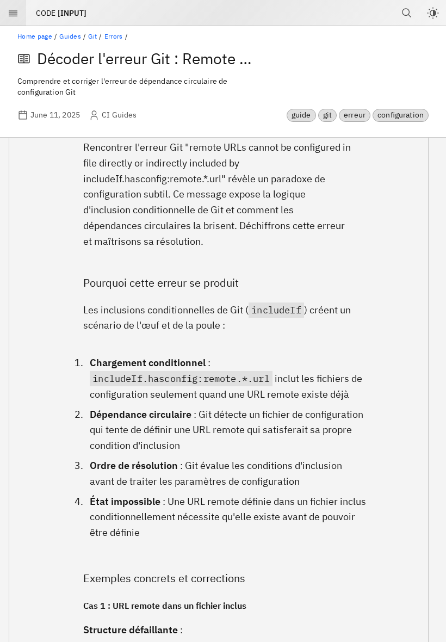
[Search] (407, 13)
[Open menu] (13, 13)
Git (92, 36)
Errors (113, 36)
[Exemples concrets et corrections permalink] (66, 578)
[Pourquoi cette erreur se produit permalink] (66, 282)
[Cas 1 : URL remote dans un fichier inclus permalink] (66, 607)
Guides (70, 36)
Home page (34, 36)
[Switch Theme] (433, 13)
